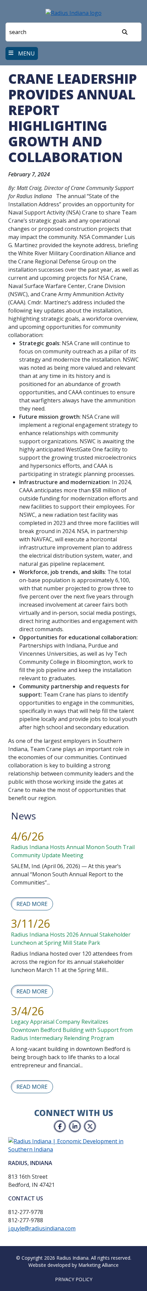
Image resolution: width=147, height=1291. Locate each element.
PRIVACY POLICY (73, 1279)
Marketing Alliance (98, 1265)
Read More (32, 904)
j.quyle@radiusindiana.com (42, 1228)
